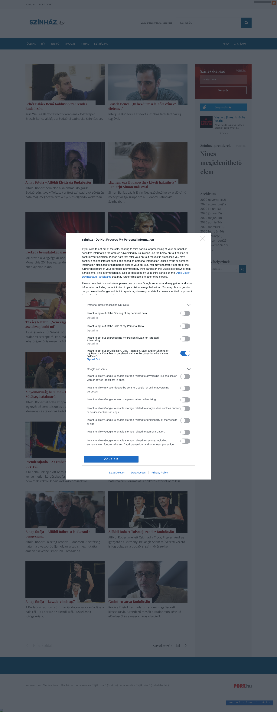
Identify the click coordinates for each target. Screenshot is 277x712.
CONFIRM (111, 459)
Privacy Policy (160, 472)
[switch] (185, 313)
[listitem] (138, 305)
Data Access (138, 472)
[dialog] (138, 356)
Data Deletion (117, 472)
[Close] (203, 240)
